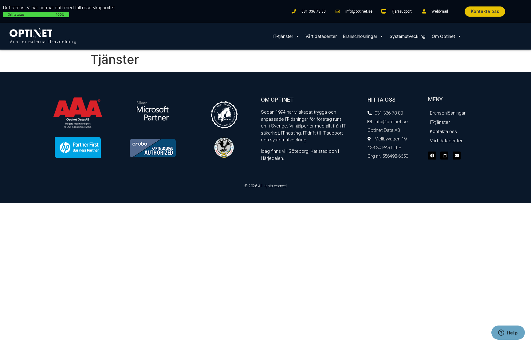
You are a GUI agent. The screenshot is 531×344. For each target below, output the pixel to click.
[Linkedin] (444, 156)
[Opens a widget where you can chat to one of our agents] (508, 333)
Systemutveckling (408, 36)
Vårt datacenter (321, 36)
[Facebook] (432, 156)
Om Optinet (443, 36)
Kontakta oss (443, 131)
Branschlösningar (360, 36)
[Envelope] (457, 156)
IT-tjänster (283, 36)
